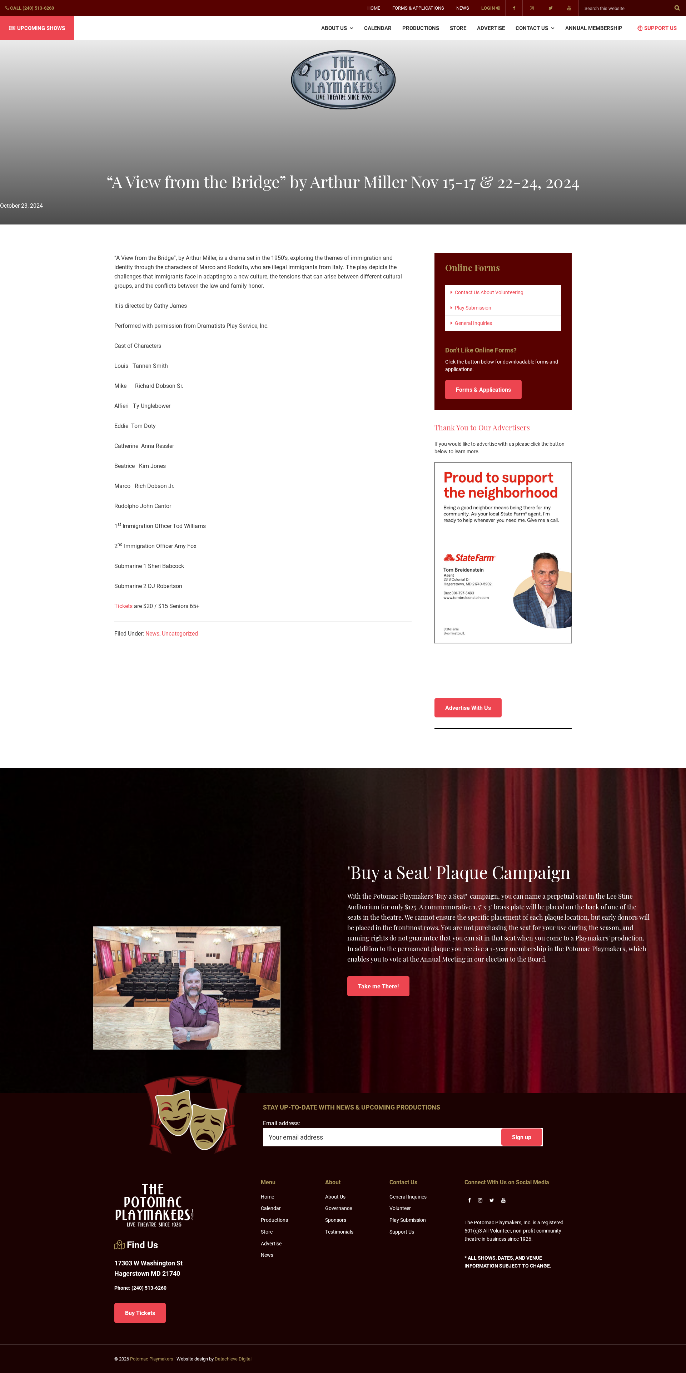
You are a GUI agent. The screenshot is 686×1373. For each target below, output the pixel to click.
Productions (274, 1219)
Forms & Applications (483, 389)
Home (267, 1196)
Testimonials (339, 1231)
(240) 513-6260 (140, 1287)
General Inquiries (473, 323)
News (152, 633)
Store (267, 1231)
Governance (338, 1208)
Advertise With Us (468, 707)
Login (488, 8)
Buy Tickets (140, 1313)
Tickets (123, 605)
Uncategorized (180, 633)
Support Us (401, 1231)
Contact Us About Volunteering (489, 292)
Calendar (271, 1208)
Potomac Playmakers (151, 1358)
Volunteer (400, 1208)
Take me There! (378, 986)
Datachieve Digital (233, 1358)
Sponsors (335, 1219)
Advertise (271, 1243)
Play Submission (473, 307)
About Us (335, 1196)
